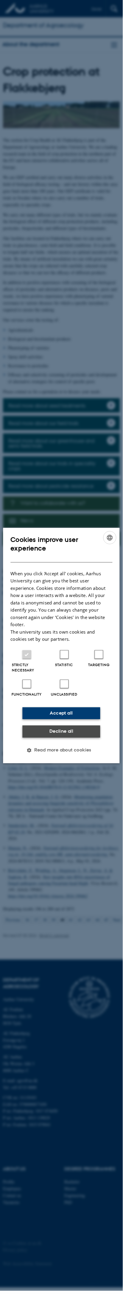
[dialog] (61, 645)
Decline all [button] (61, 731)
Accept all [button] (61, 713)
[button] (61, 750)
